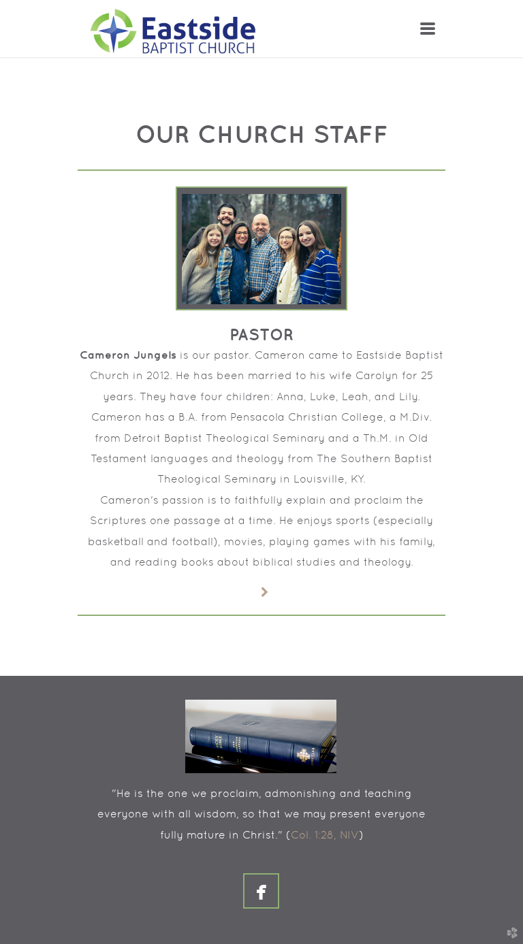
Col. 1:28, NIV (325, 834)
